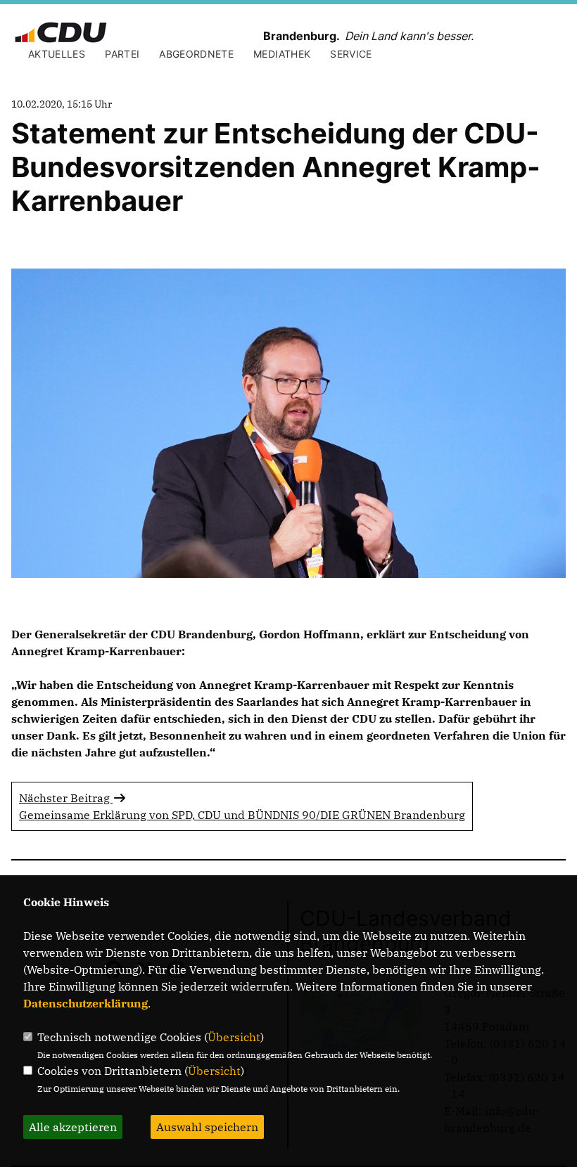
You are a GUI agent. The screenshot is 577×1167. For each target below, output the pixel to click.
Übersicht (234, 1037)
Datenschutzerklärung (85, 1003)
